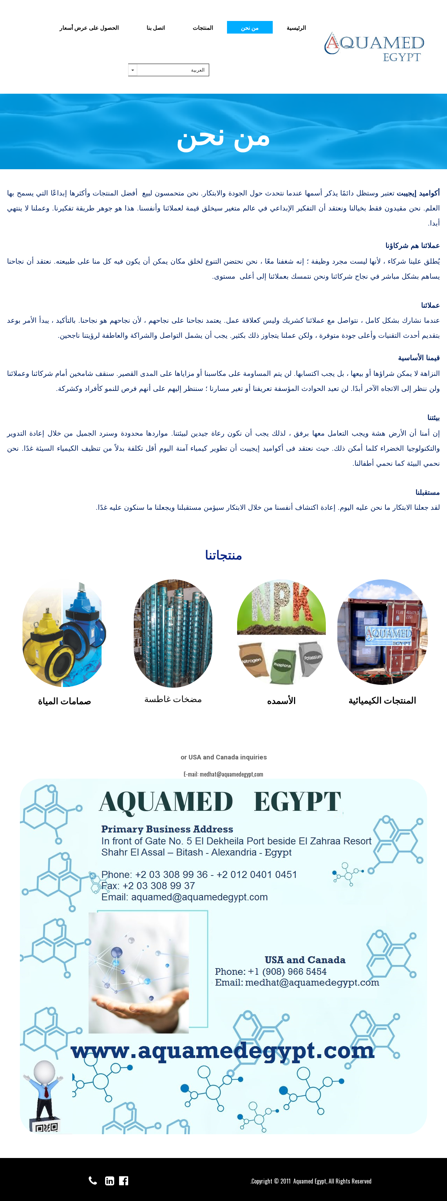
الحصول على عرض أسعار (89, 27)
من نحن (250, 27)
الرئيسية (296, 27)
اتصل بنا (156, 27)
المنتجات (203, 27)
